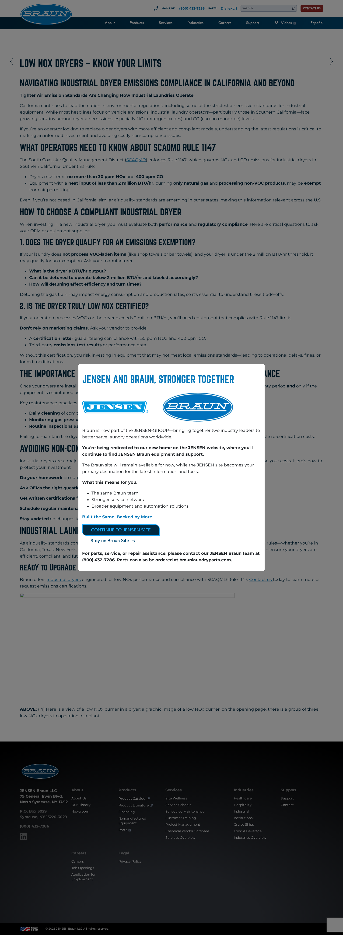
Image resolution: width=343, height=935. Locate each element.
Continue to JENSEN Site (121, 530)
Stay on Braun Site (110, 540)
